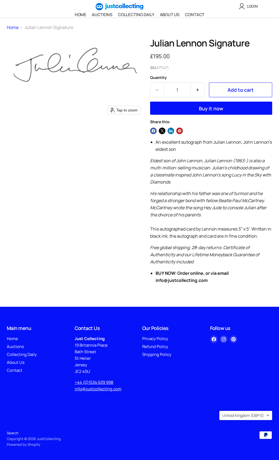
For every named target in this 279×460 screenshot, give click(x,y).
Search (13, 432)
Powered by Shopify (23, 444)
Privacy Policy (155, 338)
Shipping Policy (156, 354)
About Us (170, 15)
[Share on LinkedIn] (171, 131)
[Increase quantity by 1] (198, 90)
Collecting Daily (136, 15)
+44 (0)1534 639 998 (94, 382)
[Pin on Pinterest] (179, 131)
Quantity (158, 77)
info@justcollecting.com (98, 389)
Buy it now (211, 108)
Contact (194, 15)
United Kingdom (243, 415)
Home (80, 15)
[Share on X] (162, 131)
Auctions (102, 15)
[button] (249, 6)
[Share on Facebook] (153, 131)
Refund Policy (155, 346)
